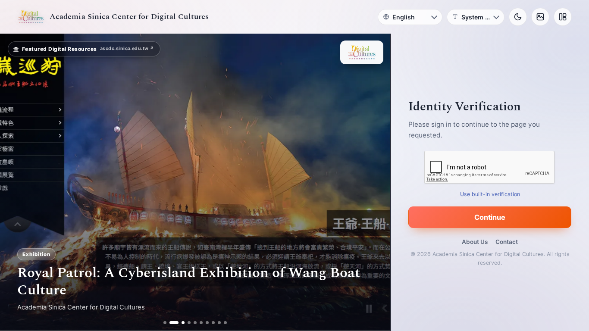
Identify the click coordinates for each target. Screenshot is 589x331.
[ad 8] (213, 322)
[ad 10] (225, 322)
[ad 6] (201, 322)
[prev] (15, 182)
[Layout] (563, 17)
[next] (374, 182)
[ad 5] (195, 322)
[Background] (540, 17)
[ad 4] (189, 322)
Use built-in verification (490, 194)
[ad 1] (164, 322)
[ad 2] (170, 322)
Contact (506, 241)
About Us (475, 241)
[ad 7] (207, 322)
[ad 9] (219, 322)
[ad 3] (180, 322)
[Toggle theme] (518, 17)
